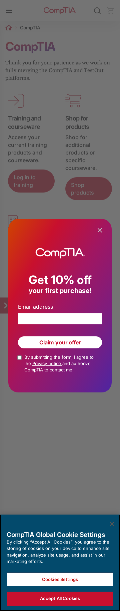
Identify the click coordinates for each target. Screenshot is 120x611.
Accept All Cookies (60, 598)
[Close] (112, 524)
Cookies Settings (60, 579)
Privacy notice (47, 363)
